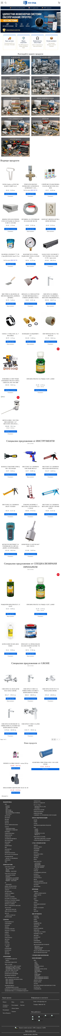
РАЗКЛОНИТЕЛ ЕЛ (9, 921)
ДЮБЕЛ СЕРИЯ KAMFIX (40, 893)
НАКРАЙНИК (37, 940)
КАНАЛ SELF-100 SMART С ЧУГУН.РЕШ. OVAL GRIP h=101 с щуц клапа (50, 256)
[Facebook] (33, 1007)
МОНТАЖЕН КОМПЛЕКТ (40, 904)
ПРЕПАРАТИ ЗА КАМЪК (39, 836)
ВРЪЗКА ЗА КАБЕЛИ (39, 907)
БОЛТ (35, 909)
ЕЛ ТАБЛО (7, 935)
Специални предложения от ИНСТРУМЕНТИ (30, 441)
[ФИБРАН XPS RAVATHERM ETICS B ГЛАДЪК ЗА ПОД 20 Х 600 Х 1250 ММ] (10, 209)
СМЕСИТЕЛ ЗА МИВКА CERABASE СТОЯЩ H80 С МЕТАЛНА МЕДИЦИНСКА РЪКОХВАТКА (50, 296)
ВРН (6, 847)
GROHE (7, 870)
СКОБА (35, 902)
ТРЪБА (36, 963)
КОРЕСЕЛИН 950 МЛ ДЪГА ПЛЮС (10, 645)
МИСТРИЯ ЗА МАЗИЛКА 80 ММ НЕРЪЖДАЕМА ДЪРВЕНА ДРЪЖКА (10, 295)
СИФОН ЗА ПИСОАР (10, 915)
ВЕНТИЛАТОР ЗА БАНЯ (10, 888)
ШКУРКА (36, 857)
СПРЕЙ (36, 829)
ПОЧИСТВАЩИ (38, 949)
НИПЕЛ (7, 960)
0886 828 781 (34, 190)
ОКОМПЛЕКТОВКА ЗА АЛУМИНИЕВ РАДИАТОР (16, 990)
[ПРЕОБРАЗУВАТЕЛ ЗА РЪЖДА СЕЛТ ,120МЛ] (40, 362)
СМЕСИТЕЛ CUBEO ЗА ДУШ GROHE (31, 724)
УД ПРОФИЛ (38, 863)
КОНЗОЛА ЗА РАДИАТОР (11, 972)
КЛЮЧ (35, 919)
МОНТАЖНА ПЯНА (38, 854)
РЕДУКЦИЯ (37, 970)
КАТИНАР (36, 874)
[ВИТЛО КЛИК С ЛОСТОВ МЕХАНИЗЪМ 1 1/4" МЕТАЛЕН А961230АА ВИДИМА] (10, 407)
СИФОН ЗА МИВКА (9, 893)
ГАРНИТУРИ (8, 837)
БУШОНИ (7, 942)
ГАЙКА (35, 896)
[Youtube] (44, 1007)
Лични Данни (15, 1008)
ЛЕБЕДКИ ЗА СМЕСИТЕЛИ (12, 879)
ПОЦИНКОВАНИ (9, 856)
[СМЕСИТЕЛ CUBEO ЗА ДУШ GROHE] (30, 713)
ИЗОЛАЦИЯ (7, 842)
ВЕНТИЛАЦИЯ (8, 916)
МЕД (6, 861)
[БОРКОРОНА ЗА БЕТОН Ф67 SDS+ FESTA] (30, 531)
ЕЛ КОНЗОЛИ (8, 948)
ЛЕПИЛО (36, 845)
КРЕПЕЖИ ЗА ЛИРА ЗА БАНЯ (13, 967)
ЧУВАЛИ (36, 870)
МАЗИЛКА (36, 884)
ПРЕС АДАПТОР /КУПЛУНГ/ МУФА (14, 979)
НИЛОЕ (7, 946)
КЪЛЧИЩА (7, 831)
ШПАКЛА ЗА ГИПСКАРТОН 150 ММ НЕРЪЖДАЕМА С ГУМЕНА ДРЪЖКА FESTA (30, 295)
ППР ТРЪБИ (8, 810)
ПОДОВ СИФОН (37, 981)
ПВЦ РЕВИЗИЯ (38, 971)
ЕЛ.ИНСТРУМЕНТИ (38, 928)
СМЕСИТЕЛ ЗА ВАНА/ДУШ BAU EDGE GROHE (10, 689)
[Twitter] (37, 1007)
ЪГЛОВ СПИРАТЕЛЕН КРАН (11, 824)
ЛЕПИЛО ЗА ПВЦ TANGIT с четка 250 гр (15, 763)
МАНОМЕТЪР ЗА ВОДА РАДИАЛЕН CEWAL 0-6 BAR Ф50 (30, 256)
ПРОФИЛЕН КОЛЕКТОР (10, 975)
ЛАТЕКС (36, 830)
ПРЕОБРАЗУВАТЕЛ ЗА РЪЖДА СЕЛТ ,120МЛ (40, 379)
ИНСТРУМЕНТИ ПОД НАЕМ (40, 952)
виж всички (30, 443)
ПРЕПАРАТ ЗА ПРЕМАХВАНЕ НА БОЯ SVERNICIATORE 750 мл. (30, 645)
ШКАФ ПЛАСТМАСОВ (11, 909)
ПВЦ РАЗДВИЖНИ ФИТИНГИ (41, 977)
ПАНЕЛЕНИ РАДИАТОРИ (11, 962)
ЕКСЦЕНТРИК (8, 891)
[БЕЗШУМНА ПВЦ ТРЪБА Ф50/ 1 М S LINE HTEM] (45, 754)
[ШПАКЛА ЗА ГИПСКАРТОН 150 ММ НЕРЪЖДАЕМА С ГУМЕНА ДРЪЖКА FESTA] (30, 281)
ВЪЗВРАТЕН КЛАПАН (10, 852)
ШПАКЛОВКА (37, 886)
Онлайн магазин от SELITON (30, 1034)
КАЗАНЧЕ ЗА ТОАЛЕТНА (11, 898)
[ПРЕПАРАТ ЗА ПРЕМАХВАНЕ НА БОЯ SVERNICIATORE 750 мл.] (30, 631)
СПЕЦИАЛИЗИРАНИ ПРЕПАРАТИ (42, 840)
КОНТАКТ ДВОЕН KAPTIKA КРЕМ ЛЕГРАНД (50, 220)
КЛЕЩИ (35, 921)
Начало (4, 1002)
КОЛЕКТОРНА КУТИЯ (39, 809)
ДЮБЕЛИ (36, 891)
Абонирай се (5, 796)
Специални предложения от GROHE (30, 663)
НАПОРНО (37, 975)
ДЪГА (7, 808)
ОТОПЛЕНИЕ (7, 956)
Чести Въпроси (7, 1013)
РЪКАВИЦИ (36, 848)
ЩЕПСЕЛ (7, 952)
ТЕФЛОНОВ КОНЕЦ (10, 828)
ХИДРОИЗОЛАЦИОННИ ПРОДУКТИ (42, 825)
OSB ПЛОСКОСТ (38, 877)
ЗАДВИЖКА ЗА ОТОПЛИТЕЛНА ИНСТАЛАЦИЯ (45, 815)
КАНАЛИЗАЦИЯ (36, 958)
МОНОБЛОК (9, 884)
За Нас (22, 1002)
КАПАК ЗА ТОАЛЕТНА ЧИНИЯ (12, 900)
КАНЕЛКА (7, 851)
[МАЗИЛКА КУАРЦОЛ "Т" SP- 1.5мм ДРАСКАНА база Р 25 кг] (10, 244)
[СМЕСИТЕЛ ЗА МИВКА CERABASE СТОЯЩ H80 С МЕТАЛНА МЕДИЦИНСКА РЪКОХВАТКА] (50, 281)
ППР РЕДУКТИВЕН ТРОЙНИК (13, 812)
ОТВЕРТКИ (36, 917)
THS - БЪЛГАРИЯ (10, 868)
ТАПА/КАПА (9, 814)
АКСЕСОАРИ (8, 907)
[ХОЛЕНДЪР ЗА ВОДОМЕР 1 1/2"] (30, 321)
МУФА (36, 973)
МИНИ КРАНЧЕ (8, 835)
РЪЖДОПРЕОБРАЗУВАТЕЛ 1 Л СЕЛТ (10, 605)
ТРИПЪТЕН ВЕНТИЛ (38, 811)
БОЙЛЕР (7, 932)
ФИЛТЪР (7, 822)
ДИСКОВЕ (36, 935)
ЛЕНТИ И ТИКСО (38, 847)
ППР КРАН (7, 817)
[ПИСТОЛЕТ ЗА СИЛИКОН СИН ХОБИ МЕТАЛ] (30, 456)
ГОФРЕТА (7, 844)
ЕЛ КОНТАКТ (8, 950)
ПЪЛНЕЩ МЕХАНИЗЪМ (10, 902)
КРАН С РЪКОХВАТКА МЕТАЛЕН (13, 905)
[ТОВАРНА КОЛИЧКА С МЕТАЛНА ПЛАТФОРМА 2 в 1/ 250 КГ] (30, 491)
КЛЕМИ (6, 941)
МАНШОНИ (7, 895)
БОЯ (35, 827)
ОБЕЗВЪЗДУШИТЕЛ (9, 985)
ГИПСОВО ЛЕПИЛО (39, 867)
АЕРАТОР (7, 889)
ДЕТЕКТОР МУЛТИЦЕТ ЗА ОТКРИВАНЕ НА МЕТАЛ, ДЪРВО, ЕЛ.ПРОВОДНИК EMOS (10, 546)
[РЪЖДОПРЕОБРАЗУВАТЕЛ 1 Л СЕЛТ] (10, 588)
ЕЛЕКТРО (6, 919)
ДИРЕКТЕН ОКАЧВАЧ (40, 866)
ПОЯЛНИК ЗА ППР (38, 933)
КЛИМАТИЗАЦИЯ (38, 813)
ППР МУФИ (7, 816)
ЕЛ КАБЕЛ (7, 925)
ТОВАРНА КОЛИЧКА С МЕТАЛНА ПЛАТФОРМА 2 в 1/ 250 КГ (30, 506)
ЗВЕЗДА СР (37, 834)
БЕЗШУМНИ (37, 974)
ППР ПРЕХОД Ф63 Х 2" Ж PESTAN (50, 334)
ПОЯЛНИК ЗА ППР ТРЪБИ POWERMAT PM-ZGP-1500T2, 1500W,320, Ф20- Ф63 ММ (10, 380)
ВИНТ (35, 898)
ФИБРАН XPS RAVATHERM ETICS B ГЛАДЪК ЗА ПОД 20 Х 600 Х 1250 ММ (10, 221)
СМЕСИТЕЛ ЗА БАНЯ (10, 866)
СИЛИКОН (36, 855)
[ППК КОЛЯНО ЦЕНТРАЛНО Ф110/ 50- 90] (15, 779)
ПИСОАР (7, 913)
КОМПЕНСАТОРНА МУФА (41, 968)
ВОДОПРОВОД (7, 802)
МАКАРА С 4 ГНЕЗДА (10, 930)
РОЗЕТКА (8, 876)
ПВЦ (35, 960)
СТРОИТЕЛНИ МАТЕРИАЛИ (40, 883)
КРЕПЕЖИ (35, 889)
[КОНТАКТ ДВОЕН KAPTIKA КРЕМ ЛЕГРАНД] (50, 209)
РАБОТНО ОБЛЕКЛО (38, 881)
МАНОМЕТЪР (8, 849)
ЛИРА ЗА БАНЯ (8, 964)
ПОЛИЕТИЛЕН (8, 845)
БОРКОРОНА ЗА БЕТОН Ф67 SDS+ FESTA (30, 545)
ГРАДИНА (36, 869)
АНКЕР (35, 905)
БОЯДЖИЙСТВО (38, 923)
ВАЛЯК (35, 820)
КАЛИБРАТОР (37, 937)
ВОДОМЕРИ (7, 860)
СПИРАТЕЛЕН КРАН (9, 833)
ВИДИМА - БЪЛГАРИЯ (11, 871)
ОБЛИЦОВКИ (37, 876)
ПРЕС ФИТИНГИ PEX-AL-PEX (12, 977)
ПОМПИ (7, 821)
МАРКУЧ (36, 852)
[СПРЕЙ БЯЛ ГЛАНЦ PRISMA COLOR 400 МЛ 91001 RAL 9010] (50, 174)
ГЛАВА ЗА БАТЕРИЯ (10, 896)
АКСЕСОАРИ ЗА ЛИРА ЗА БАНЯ (13, 966)
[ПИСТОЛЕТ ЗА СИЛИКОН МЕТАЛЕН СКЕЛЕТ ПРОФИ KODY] (50, 491)
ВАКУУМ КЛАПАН (39, 966)
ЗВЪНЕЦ (7, 927)
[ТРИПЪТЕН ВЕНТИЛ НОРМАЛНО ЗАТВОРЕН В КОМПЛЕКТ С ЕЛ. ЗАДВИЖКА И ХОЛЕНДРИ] (30, 174)
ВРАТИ (35, 879)
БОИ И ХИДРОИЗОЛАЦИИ (39, 817)
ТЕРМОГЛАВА (37, 801)
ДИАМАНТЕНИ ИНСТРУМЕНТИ (41, 944)
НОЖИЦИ (36, 916)
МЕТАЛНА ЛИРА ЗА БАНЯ (12, 970)
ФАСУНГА (7, 939)
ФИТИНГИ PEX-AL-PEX (40, 806)
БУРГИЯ (36, 939)
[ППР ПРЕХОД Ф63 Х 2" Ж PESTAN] (50, 321)
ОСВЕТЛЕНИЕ (8, 923)
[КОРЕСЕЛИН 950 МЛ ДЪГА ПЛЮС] (10, 631)
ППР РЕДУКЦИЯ (9, 840)
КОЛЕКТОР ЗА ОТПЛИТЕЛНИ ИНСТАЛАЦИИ (15, 989)
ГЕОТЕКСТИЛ (37, 987)
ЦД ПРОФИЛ (38, 864)
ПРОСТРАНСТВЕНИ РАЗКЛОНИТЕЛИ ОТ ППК (45, 985)
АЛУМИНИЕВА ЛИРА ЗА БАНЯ (13, 968)
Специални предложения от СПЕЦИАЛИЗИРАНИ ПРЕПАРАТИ (30, 565)
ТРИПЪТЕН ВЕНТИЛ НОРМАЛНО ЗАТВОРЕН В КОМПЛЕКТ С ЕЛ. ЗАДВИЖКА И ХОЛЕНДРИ (30, 186)
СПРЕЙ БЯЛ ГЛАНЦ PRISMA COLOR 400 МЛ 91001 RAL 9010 (50, 186)
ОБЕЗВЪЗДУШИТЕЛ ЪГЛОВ (12, 987)
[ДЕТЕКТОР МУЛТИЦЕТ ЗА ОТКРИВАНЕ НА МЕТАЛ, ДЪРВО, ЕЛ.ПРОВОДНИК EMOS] (10, 531)
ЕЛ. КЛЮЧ (7, 945)
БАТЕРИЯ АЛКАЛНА (10, 928)
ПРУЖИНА (37, 808)
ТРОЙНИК (37, 967)
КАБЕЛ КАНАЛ (8, 937)
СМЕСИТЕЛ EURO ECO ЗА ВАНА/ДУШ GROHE (50, 689)
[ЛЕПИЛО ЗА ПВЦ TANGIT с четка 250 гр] (15, 754)
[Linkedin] (47, 1007)
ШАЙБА (36, 900)
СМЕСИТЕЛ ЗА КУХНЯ (10, 873)
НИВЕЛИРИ (36, 930)
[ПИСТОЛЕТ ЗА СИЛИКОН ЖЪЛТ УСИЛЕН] (10, 492)
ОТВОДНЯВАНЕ (37, 988)
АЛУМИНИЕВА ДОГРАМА (40, 872)
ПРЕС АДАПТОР (9, 980)
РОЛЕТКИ (36, 926)
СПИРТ (35, 821)
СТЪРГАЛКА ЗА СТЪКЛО (40, 931)
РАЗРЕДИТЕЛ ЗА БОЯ (40, 833)
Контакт (22, 1005)
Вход (13, 1002)
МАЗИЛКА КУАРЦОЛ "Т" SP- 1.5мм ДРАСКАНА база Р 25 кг (10, 255)
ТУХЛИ (36, 832)
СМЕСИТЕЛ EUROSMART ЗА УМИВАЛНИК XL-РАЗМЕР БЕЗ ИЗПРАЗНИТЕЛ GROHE (10, 725)
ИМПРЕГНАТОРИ (39, 947)
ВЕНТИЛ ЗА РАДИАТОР (39, 802)
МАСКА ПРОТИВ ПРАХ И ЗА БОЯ (42, 950)
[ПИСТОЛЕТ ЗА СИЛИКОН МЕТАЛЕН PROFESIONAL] (50, 456)
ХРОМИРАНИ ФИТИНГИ (11, 838)
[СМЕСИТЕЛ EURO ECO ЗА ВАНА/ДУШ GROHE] (50, 678)
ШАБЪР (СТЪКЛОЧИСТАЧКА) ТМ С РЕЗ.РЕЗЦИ (10, 467)
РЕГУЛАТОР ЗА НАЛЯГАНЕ (11, 854)
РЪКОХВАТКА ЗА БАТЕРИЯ (12, 878)
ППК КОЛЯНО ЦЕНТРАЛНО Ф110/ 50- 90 (15, 787)
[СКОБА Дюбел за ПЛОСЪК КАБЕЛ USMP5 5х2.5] (10, 174)
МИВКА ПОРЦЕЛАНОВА (11, 886)
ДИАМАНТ (37, 946)
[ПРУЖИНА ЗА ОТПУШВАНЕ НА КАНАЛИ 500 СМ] (30, 209)
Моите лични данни (30, 1031)
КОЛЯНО (8, 806)
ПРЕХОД (8, 807)
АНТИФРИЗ (36, 850)
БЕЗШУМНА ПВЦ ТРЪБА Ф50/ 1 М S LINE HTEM (45, 763)
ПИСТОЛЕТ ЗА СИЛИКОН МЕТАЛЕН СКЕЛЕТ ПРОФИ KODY (50, 506)
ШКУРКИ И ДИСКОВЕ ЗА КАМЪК (43, 838)
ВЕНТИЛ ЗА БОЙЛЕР (10, 903)
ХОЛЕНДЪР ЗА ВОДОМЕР (12, 830)
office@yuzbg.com (41, 1001)
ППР (6, 804)
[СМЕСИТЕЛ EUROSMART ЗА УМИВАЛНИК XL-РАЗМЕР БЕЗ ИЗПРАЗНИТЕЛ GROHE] (10, 713)
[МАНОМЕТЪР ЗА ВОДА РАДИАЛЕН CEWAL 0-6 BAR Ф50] (30, 244)
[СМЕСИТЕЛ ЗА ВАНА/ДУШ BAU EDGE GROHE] (10, 678)
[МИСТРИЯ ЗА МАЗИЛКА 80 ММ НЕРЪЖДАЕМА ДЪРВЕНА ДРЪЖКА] (10, 281)
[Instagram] (40, 1007)
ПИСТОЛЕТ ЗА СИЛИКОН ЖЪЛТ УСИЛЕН (10, 505)
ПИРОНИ (36, 911)
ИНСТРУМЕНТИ (37, 914)
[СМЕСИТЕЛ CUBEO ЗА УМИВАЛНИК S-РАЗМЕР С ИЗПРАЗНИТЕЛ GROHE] (30, 678)
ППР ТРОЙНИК (9, 811)
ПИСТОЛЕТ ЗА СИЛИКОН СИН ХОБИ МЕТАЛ (30, 467)
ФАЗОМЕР (7, 953)
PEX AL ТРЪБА (37, 805)
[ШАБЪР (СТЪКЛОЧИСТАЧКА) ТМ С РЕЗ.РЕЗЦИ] (10, 456)
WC (5, 882)
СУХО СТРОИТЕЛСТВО (39, 843)
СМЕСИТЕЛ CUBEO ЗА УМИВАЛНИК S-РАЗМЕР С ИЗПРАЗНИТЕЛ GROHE (30, 690)
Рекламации (6, 1010)
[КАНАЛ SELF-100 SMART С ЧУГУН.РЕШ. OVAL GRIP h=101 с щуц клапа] (50, 244)
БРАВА (35, 859)
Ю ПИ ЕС (7, 934)
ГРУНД (35, 823)
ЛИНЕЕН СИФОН (38, 980)
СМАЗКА (36, 983)
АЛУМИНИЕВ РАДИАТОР (11, 958)
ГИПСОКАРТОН (37, 861)
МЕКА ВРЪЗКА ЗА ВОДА (11, 911)
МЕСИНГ (7, 819)
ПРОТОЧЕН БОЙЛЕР (10, 875)
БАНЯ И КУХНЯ (7, 864)
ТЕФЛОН (7, 826)
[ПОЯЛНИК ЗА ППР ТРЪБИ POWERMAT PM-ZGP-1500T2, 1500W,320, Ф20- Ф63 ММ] (10, 362)
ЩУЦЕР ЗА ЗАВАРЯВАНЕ (12, 858)
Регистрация (15, 1005)
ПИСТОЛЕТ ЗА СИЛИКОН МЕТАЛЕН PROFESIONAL (50, 467)
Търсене (14, 1011)
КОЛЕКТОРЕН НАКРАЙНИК (11, 973)
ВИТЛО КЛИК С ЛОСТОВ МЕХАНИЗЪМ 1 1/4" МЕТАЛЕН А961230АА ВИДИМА (11, 422)
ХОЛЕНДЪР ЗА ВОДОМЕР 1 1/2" (30, 334)
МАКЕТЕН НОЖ (37, 942)
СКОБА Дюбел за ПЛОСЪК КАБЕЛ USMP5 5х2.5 (10, 185)
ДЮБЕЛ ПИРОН (37, 895)
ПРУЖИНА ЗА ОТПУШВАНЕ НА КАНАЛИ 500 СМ (30, 220)
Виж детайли (30, 194)
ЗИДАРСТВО (37, 925)
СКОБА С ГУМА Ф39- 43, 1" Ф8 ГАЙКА (10, 334)
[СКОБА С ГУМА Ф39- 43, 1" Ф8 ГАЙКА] (10, 321)
